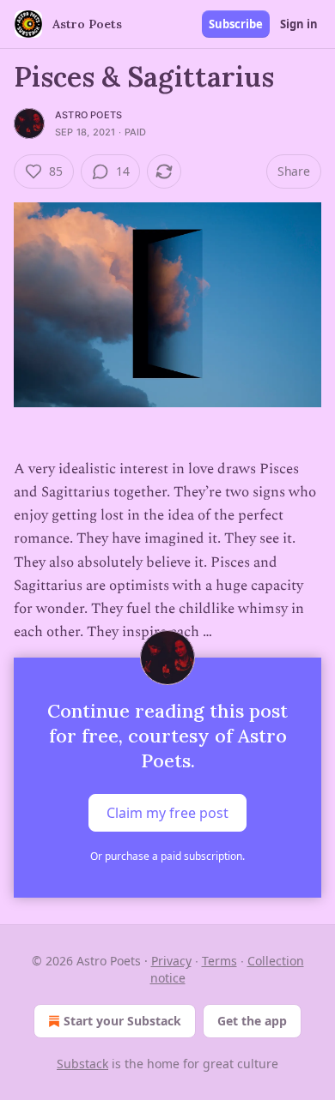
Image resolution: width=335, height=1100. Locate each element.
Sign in (299, 24)
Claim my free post (167, 812)
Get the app (252, 1021)
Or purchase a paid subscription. (167, 856)
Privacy (171, 961)
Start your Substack (122, 1021)
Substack (82, 1063)
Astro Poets (88, 115)
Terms (219, 961)
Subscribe (236, 24)
